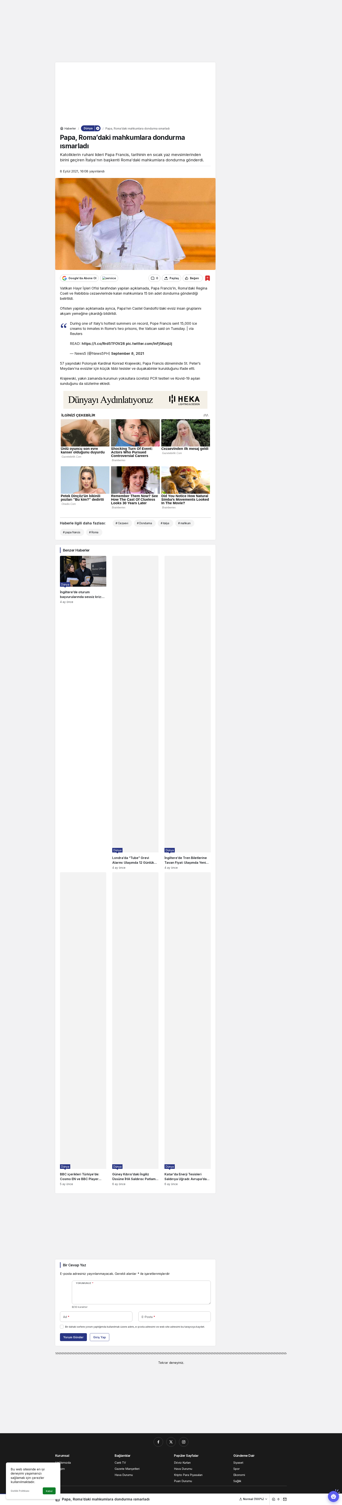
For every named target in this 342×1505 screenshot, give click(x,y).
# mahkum (184, 523)
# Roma (93, 532)
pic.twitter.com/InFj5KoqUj (149, 343)
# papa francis (71, 532)
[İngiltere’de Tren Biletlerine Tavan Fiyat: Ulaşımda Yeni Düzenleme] (187, 712)
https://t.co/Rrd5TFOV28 (103, 343)
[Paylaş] (284, 1499)
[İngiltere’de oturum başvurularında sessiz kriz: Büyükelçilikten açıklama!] (83, 712)
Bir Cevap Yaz (74, 1265)
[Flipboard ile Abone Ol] (109, 278)
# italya (165, 523)
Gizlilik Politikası (20, 1490)
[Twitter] (171, 1442)
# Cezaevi (122, 523)
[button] (253, 1499)
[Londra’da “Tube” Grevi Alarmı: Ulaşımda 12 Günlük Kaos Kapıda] (135, 712)
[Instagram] (183, 1442)
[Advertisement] (171, 30)
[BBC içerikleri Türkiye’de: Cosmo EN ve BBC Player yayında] (83, 1029)
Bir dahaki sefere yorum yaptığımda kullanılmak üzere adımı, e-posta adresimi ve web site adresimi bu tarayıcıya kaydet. (135, 1326)
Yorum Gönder (73, 1337)
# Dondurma (144, 523)
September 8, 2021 (127, 353)
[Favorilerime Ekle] (207, 278)
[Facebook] (158, 1442)
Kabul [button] (49, 1491)
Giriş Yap (99, 1337)
